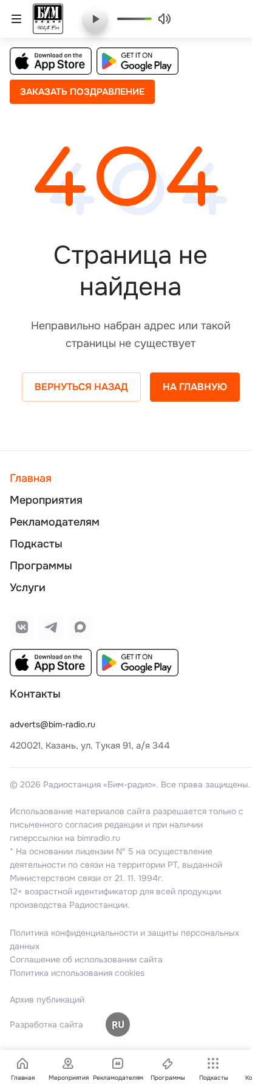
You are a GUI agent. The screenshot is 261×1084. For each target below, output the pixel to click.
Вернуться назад (81, 386)
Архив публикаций (47, 999)
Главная (31, 478)
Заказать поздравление (82, 92)
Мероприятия (46, 500)
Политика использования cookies (77, 972)
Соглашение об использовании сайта (86, 959)
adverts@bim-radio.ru (52, 724)
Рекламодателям (55, 522)
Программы (41, 565)
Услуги (28, 587)
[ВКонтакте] (22, 627)
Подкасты (36, 544)
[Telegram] (51, 627)
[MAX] (80, 627)
